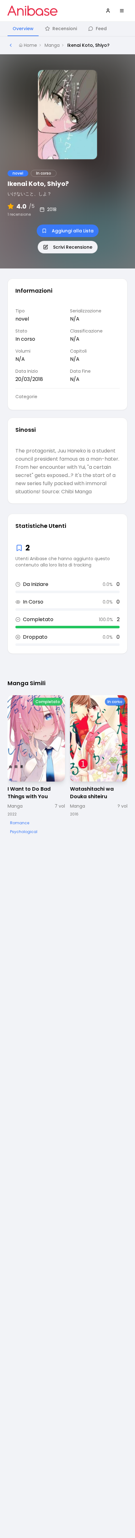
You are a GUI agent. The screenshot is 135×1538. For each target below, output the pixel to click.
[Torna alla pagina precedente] (10, 45)
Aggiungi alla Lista (73, 231)
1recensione (19, 214)
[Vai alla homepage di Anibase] (32, 11)
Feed (101, 28)
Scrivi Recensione (72, 247)
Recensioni (64, 28)
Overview (23, 28)
